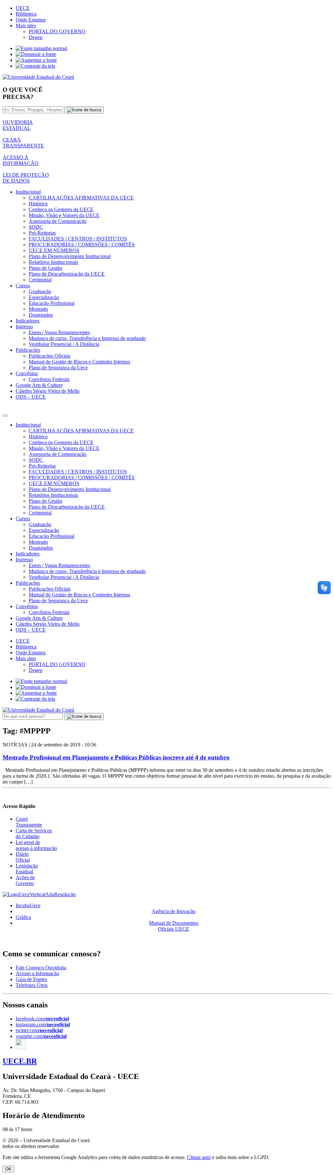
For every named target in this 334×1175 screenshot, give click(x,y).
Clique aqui (199, 1157)
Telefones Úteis (32, 985)
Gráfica (23, 917)
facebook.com (42, 1018)
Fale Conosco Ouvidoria (41, 967)
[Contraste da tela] (35, 66)
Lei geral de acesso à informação (36, 845)
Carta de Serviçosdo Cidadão (34, 833)
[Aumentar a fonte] (36, 60)
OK (8, 1169)
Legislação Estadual (27, 868)
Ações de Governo (25, 880)
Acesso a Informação (37, 973)
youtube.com (41, 1036)
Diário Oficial (23, 857)
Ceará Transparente (29, 821)
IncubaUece (28, 905)
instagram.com (43, 1024)
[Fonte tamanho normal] (41, 48)
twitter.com (39, 1030)
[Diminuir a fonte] (36, 54)
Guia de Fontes (31, 979)
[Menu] (5, 416)
